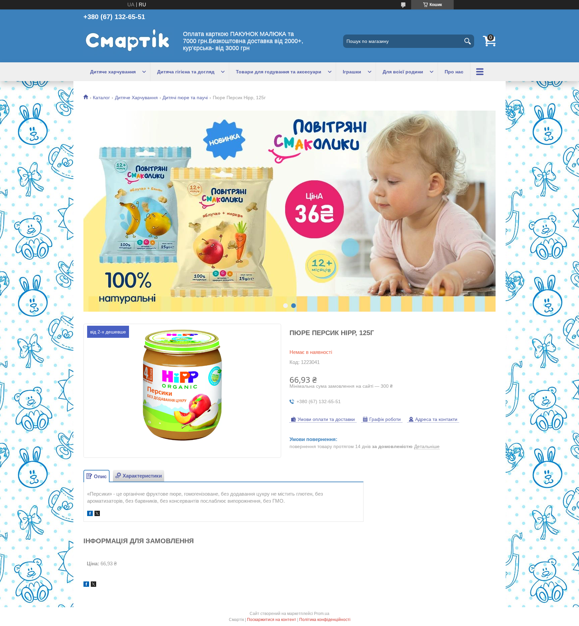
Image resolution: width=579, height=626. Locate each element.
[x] (97, 514)
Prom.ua (321, 613)
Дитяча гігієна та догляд (185, 71)
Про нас (454, 71)
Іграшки (352, 71)
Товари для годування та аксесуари (278, 71)
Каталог (101, 97)
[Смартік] (128, 41)
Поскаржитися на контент (271, 619)
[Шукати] (467, 41)
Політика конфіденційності (324, 619)
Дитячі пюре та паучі (185, 97)
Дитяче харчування (113, 71)
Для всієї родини (403, 71)
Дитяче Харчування (136, 97)
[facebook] (90, 514)
